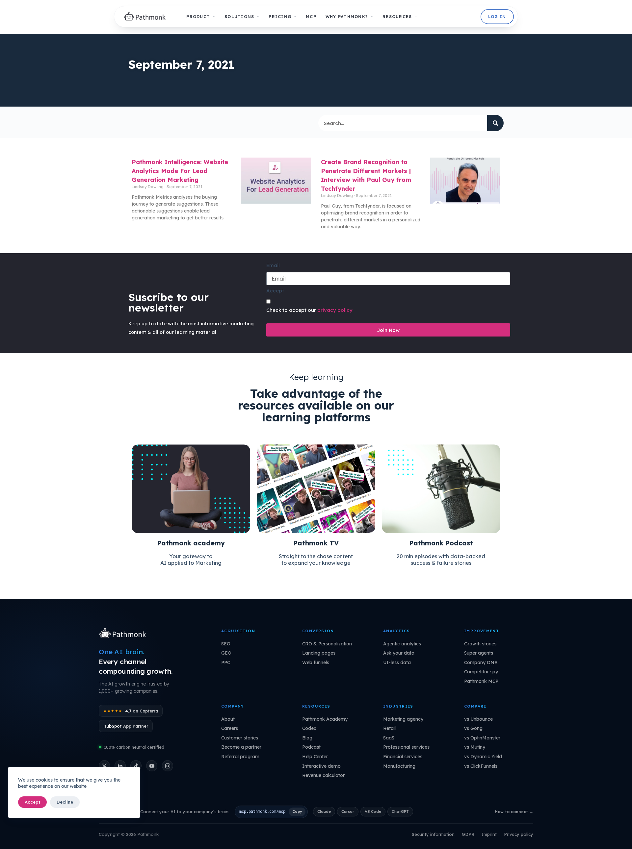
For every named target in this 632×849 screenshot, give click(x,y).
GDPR (468, 834)
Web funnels (315, 662)
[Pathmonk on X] (104, 765)
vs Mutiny (474, 747)
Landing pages (318, 653)
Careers (229, 728)
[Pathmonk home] (124, 634)
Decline (65, 802)
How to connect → (514, 811)
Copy (297, 811)
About (228, 719)
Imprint (489, 834)
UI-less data (397, 662)
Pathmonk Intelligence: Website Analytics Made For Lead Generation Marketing (180, 171)
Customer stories (239, 738)
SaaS (388, 738)
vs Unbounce (478, 719)
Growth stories (480, 644)
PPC (225, 662)
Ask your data (398, 653)
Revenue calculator (323, 775)
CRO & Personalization (327, 644)
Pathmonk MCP (481, 681)
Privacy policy (518, 834)
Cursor (347, 811)
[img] (146, 17)
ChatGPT (400, 811)
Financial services (402, 757)
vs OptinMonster (482, 738)
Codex (309, 728)
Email (273, 265)
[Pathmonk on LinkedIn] (120, 765)
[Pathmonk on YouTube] (151, 765)
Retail (389, 728)
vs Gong (473, 728)
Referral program (240, 757)
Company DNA (481, 662)
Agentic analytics (402, 644)
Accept (32, 802)
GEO (226, 653)
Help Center (315, 757)
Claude (324, 811)
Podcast (311, 747)
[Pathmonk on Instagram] (167, 765)
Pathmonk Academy (325, 719)
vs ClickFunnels (480, 766)
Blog (307, 738)
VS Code (373, 811)
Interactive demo (321, 766)
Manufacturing (399, 766)
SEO (225, 644)
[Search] (495, 123)
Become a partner (241, 747)
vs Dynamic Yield (483, 757)
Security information (433, 834)
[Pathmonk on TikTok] (136, 765)
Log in (497, 16)
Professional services (406, 747)
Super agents (478, 653)
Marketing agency (403, 719)
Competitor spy (481, 672)
